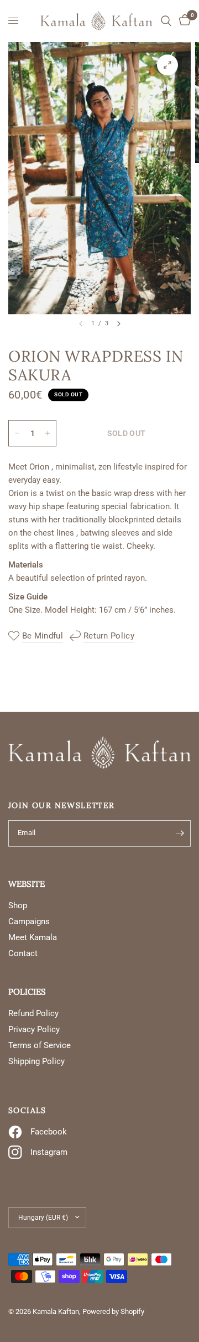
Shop (17, 905)
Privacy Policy (34, 1029)
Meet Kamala (32, 937)
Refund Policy (33, 1013)
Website (26, 884)
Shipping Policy (36, 1061)
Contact (23, 953)
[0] (183, 20)
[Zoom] (167, 64)
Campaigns (29, 921)
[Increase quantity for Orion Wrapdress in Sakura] (47, 433)
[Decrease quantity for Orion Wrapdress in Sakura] (17, 433)
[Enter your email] (180, 833)
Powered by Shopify (113, 1311)
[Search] (166, 20)
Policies (27, 991)
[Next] (118, 323)
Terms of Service (39, 1045)
